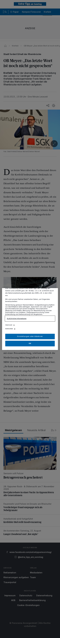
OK (30, 343)
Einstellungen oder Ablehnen (30, 336)
